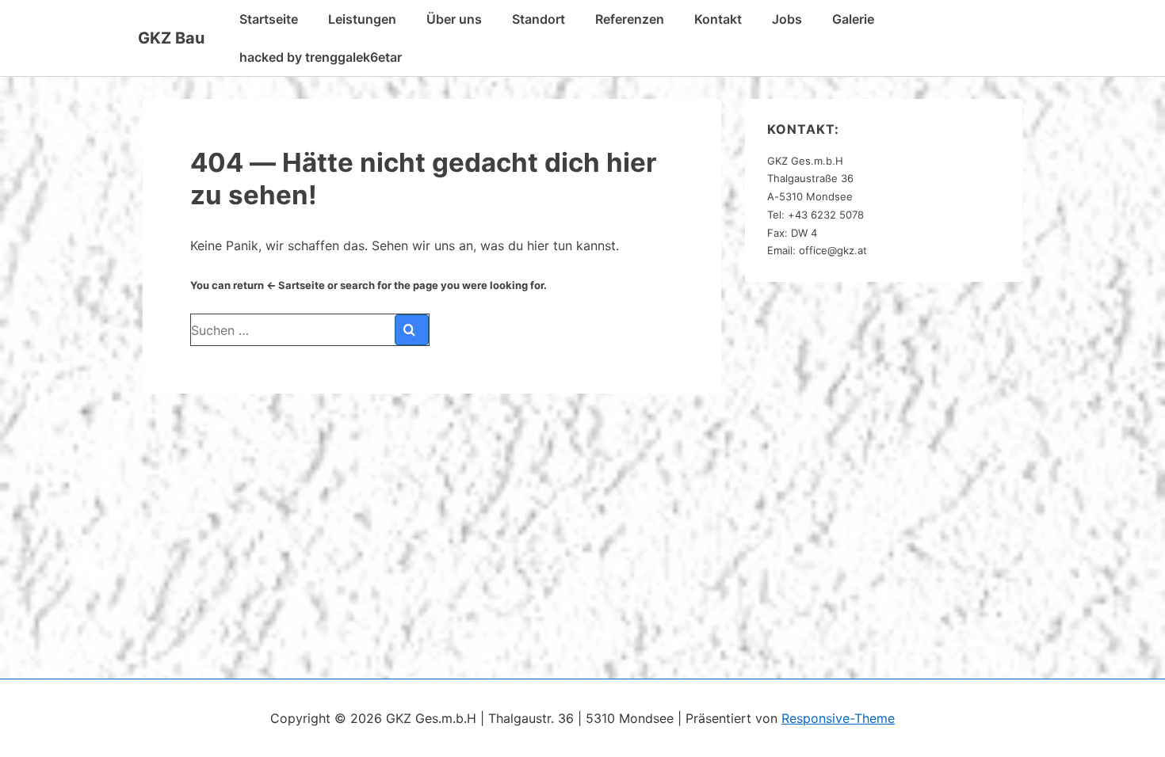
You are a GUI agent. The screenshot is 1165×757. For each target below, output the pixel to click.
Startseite (268, 19)
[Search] (412, 329)
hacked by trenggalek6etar (320, 57)
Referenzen (629, 19)
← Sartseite (295, 285)
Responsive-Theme (838, 718)
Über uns (454, 19)
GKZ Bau (171, 38)
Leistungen (362, 19)
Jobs (787, 19)
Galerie (853, 19)
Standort (538, 19)
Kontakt (718, 19)
